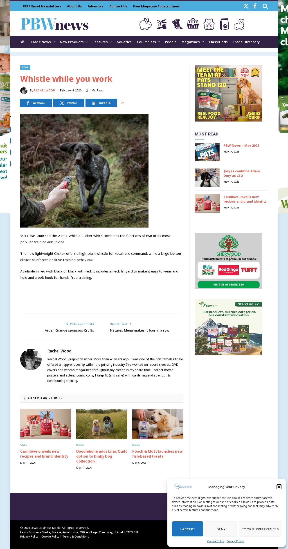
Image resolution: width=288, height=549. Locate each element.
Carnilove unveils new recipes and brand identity (44, 454)
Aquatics (124, 42)
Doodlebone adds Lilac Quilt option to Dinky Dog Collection (101, 456)
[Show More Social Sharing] (122, 103)
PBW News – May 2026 (241, 145)
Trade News (41, 42)
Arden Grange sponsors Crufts (69, 330)
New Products (72, 42)
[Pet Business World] (54, 23)
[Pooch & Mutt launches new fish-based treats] (157, 424)
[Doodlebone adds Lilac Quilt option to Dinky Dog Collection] (101, 424)
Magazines (191, 42)
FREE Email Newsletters (42, 6)
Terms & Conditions (75, 536)
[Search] (265, 6)
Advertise (96, 6)
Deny (221, 529)
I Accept (188, 529)
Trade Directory (246, 42)
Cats (23, 444)
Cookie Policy (215, 541)
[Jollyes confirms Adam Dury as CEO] (207, 177)
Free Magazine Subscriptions (156, 6)
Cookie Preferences (260, 529)
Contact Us (118, 6)
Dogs (25, 67)
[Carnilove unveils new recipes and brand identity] (45, 424)
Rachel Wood (44, 90)
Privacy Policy (235, 541)
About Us (74, 6)
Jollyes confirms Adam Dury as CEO (242, 173)
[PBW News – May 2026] (207, 152)
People (171, 42)
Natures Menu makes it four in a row (139, 330)
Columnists (146, 42)
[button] (279, 487)
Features (100, 42)
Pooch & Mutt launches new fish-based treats (157, 454)
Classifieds (218, 42)
